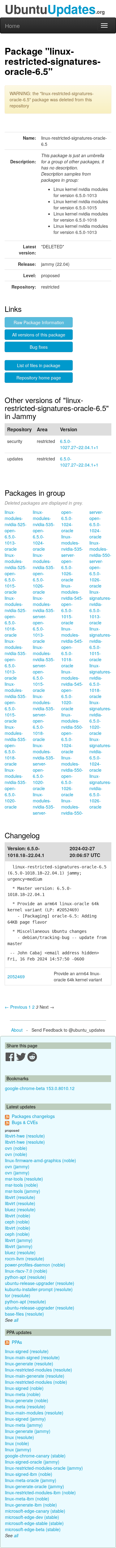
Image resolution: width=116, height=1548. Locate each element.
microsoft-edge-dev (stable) (32, 1517)
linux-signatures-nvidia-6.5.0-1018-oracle (100, 680)
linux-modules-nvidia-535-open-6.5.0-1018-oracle (16, 745)
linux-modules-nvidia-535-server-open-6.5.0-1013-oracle (44, 619)
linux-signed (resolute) (27, 1351)
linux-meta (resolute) (25, 1406)
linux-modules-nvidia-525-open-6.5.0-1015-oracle (16, 573)
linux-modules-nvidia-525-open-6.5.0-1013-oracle (16, 530)
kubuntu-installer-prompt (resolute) (39, 1289)
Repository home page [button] (38, 377)
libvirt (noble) (17, 1215)
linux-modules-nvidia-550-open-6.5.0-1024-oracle (72, 733)
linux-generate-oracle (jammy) (34, 1486)
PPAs (17, 1342)
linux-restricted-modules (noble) (36, 1382)
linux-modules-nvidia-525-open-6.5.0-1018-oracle (16, 616)
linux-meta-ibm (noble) (27, 1499)
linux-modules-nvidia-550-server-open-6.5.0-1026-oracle (100, 564)
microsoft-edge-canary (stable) (35, 1511)
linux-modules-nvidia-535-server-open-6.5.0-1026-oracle (72, 558)
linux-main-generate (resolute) (34, 1376)
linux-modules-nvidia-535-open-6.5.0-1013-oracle (16, 659)
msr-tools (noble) (21, 1185)
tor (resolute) (17, 1295)
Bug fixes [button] (39, 347)
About (17, 1030)
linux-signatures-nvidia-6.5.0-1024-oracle (100, 754)
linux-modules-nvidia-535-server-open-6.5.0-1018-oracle (44, 717)
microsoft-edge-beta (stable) (33, 1529)
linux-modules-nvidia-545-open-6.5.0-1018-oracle (72, 647)
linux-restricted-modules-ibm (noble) (40, 1492)
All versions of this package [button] (38, 335)
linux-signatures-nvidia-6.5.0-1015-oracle (100, 644)
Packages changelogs (33, 1116)
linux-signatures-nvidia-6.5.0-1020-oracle (100, 717)
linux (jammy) (18, 1449)
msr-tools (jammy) (22, 1191)
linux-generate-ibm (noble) (31, 1505)
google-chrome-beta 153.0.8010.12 (40, 1088)
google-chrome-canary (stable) (35, 1456)
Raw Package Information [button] (39, 322)
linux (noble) (17, 1443)
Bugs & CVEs (25, 1122)
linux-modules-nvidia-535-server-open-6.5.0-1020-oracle (44, 766)
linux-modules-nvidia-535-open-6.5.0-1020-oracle (16, 788)
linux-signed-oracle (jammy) (32, 1462)
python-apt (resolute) (25, 1277)
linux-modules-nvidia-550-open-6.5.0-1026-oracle (72, 776)
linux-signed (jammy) (25, 1419)
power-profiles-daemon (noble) (35, 1265)
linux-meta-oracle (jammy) (30, 1480)
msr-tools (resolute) (24, 1179)
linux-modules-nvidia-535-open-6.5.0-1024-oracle (44, 530)
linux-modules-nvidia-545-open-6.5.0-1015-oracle (72, 604)
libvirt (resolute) (20, 1197)
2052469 (16, 976)
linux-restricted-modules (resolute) (38, 1370)
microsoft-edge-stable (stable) (34, 1523)
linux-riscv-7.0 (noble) (26, 1271)
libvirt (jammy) (18, 1240)
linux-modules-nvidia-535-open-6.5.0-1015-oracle (16, 702)
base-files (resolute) (24, 1314)
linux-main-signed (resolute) (32, 1357)
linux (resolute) (19, 1437)
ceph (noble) (17, 1222)
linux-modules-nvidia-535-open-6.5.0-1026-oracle (44, 573)
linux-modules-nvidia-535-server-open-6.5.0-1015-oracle (44, 668)
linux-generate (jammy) (27, 1431)
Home (12, 25)
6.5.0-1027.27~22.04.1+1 (79, 444)
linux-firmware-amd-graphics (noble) (40, 1160)
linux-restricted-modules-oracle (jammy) (44, 1468)
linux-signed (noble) (24, 1388)
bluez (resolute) (20, 1209)
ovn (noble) (16, 1148)
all (16, 1320)
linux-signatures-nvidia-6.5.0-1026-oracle (100, 791)
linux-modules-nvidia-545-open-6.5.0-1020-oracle (72, 690)
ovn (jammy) (17, 1166)
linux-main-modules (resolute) (34, 1413)
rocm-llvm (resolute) (24, 1258)
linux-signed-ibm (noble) (28, 1474)
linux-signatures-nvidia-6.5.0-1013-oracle (100, 607)
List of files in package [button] (38, 365)
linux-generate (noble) (26, 1400)
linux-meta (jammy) (24, 1425)
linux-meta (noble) (23, 1394)
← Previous (16, 1007)
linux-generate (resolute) (29, 1363)
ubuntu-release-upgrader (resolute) (39, 1283)
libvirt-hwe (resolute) (25, 1136)
